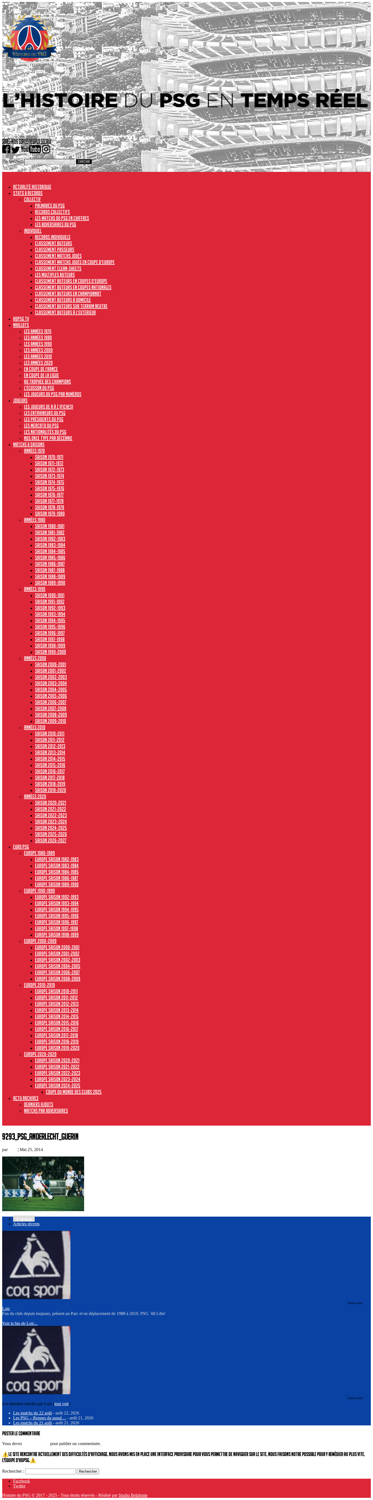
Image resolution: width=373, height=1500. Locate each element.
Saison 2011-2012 (49, 740)
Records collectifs (52, 212)
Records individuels (52, 237)
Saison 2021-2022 (50, 809)
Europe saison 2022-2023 (57, 1073)
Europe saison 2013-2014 (57, 1010)
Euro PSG (21, 847)
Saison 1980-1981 (49, 526)
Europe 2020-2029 (40, 1054)
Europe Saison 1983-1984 (57, 865)
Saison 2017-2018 (50, 777)
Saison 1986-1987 (50, 564)
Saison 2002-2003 (51, 677)
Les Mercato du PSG (41, 425)
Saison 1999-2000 (50, 652)
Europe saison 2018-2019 (57, 1041)
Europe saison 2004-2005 (57, 966)
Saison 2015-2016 (50, 765)
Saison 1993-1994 (50, 614)
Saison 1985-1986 (50, 557)
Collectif (32, 199)
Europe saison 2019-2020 (57, 1048)
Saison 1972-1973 (49, 469)
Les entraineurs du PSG (45, 413)
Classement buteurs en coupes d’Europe (71, 281)
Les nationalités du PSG (45, 432)
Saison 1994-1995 (50, 620)
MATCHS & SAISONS (29, 444)
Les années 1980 (38, 337)
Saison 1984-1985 (50, 551)
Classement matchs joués (58, 256)
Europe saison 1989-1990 (57, 884)
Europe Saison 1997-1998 (56, 928)
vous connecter (36, 1443)
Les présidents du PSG (43, 419)
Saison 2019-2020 (50, 790)
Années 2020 (35, 796)
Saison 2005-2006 (51, 696)
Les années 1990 (38, 344)
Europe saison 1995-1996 (57, 916)
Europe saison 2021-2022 (57, 1067)
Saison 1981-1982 (49, 532)
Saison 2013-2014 (50, 752)
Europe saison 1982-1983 (57, 859)
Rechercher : (13, 1471)
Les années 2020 (38, 363)
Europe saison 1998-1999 (57, 935)
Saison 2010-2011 (49, 733)
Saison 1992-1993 (50, 608)
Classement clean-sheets (58, 268)
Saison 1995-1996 (50, 627)
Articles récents (26, 1224)
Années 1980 (34, 520)
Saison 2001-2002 (50, 671)
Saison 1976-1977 (49, 495)
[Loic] (36, 1297)
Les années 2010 (38, 356)
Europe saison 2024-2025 (57, 1085)
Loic (13, 1149)
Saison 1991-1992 (49, 601)
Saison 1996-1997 (50, 633)
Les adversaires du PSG (55, 224)
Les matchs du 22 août (32, 1413)
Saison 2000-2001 (50, 664)
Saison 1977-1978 (49, 501)
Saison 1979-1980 (50, 513)
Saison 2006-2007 (50, 702)
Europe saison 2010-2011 (56, 991)
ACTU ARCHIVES (26, 1098)
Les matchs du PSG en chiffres (62, 218)
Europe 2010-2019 (39, 985)
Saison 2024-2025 (51, 828)
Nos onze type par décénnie (48, 438)
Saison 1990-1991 (49, 595)
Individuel (33, 231)
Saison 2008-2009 (51, 715)
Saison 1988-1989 (50, 576)
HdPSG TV (21, 319)
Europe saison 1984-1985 (57, 872)
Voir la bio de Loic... (20, 1323)
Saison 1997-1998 (50, 639)
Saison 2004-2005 (51, 689)
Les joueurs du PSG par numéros (52, 394)
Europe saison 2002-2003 (57, 960)
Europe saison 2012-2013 (57, 1004)
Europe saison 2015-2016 (57, 1023)
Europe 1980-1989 (39, 853)
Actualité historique (32, 187)
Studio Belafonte (133, 1495)
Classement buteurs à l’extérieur (65, 312)
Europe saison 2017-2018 (56, 1035)
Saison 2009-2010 (50, 721)
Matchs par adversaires (46, 1111)
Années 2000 (35, 658)
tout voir (61, 1403)
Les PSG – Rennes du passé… (39, 1418)
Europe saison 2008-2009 (57, 979)
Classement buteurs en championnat (68, 293)
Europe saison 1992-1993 (57, 897)
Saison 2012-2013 (50, 746)
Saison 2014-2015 (50, 759)
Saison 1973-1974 (49, 476)
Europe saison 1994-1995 (57, 909)
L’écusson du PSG (39, 388)
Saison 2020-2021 (50, 803)
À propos (24, 1219)
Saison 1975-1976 (49, 488)
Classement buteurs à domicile (63, 300)
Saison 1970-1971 (49, 457)
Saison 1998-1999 (50, 645)
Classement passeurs (54, 249)
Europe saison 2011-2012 (56, 997)
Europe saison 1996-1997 (56, 922)
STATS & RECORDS (28, 193)
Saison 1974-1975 (49, 482)
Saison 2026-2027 (50, 840)
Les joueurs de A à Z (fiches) (48, 407)
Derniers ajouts (38, 1104)
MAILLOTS (21, 325)
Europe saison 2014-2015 (57, 1016)
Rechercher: (12, 161)
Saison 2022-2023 (51, 815)
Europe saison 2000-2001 (57, 947)
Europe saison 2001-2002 (57, 953)
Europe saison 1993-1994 (57, 903)
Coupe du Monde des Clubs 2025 (74, 1092)
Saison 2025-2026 (51, 834)
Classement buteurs (53, 243)
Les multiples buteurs (55, 275)
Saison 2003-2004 (51, 683)
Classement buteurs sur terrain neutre (71, 306)
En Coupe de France (41, 369)
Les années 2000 (38, 350)
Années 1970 (34, 451)
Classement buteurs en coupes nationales (73, 287)
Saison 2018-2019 (50, 784)
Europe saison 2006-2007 (57, 972)
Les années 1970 (37, 331)
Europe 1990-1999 (39, 891)
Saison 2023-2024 (51, 821)
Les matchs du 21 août (32, 1422)
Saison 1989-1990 (50, 583)
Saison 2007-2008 (50, 708)
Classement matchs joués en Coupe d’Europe (75, 262)
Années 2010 (34, 727)
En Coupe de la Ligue (41, 375)
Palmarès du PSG (50, 205)
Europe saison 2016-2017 (56, 1029)
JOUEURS (20, 400)
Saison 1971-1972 (49, 463)
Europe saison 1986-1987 (56, 878)
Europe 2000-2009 (40, 941)
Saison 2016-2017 (50, 771)
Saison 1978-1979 (49, 507)
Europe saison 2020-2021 (57, 1060)
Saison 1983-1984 (50, 545)
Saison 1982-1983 (50, 539)
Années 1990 (34, 589)
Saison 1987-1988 (50, 570)
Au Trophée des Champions (47, 381)
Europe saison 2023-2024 (57, 1079)
